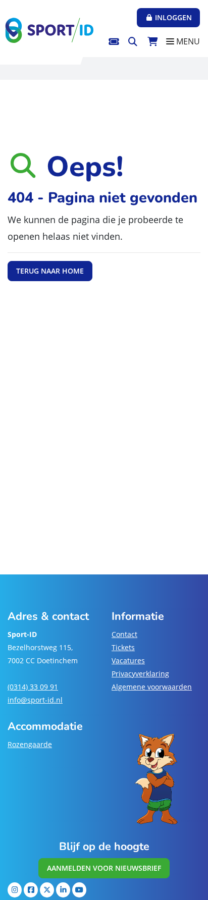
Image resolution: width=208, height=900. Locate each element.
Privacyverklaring (140, 673)
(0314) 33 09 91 (33, 687)
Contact (124, 634)
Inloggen (172, 17)
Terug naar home (50, 271)
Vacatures (128, 660)
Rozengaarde (30, 744)
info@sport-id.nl (35, 700)
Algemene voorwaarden (152, 687)
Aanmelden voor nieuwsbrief (104, 868)
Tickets (123, 647)
